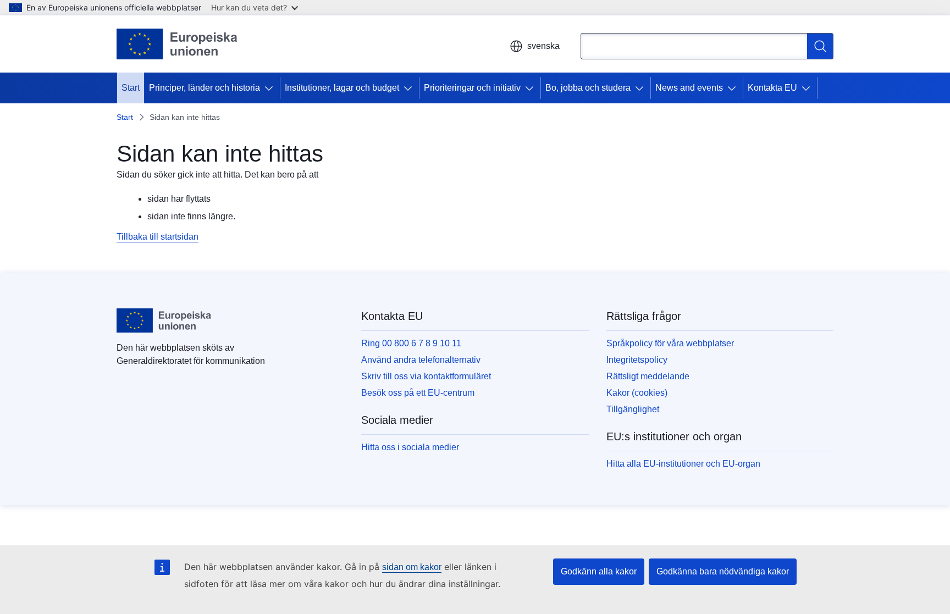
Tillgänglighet (632, 409)
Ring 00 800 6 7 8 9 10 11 (411, 343)
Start (130, 87)
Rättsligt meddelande (647, 376)
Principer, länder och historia (204, 87)
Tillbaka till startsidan (157, 236)
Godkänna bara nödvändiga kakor (722, 571)
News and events (689, 87)
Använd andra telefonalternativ (420, 359)
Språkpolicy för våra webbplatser (670, 343)
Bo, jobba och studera (588, 87)
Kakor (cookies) (636, 392)
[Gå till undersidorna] (271, 88)
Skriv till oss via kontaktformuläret (426, 376)
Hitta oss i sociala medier (410, 447)
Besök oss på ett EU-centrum (417, 392)
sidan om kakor (411, 567)
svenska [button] (543, 46)
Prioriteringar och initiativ (472, 87)
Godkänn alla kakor (599, 571)
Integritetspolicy (636, 359)
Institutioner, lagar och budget (342, 87)
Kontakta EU (772, 87)
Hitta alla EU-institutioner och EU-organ (683, 463)
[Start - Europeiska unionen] (177, 44)
